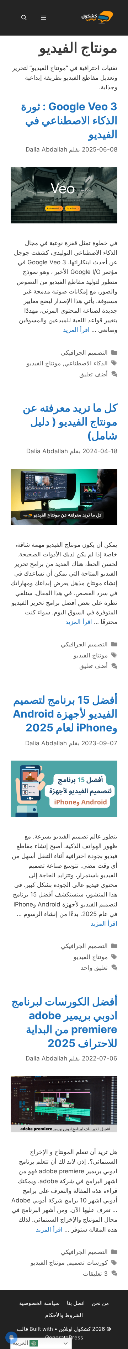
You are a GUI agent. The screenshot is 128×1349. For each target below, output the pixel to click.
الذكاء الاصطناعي (86, 363)
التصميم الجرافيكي (84, 352)
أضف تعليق (93, 374)
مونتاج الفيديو (44, 363)
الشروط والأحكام (64, 1315)
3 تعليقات (95, 1273)
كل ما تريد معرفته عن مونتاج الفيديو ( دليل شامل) (70, 421)
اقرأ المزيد (76, 329)
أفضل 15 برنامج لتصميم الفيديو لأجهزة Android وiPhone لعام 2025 (65, 713)
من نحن (100, 1303)
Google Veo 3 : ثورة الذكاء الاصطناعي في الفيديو (69, 120)
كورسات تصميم (88, 1262)
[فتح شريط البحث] (24, 17)
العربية (21, 1343)
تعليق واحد (94, 967)
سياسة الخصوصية (39, 1303)
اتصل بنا (76, 1303)
